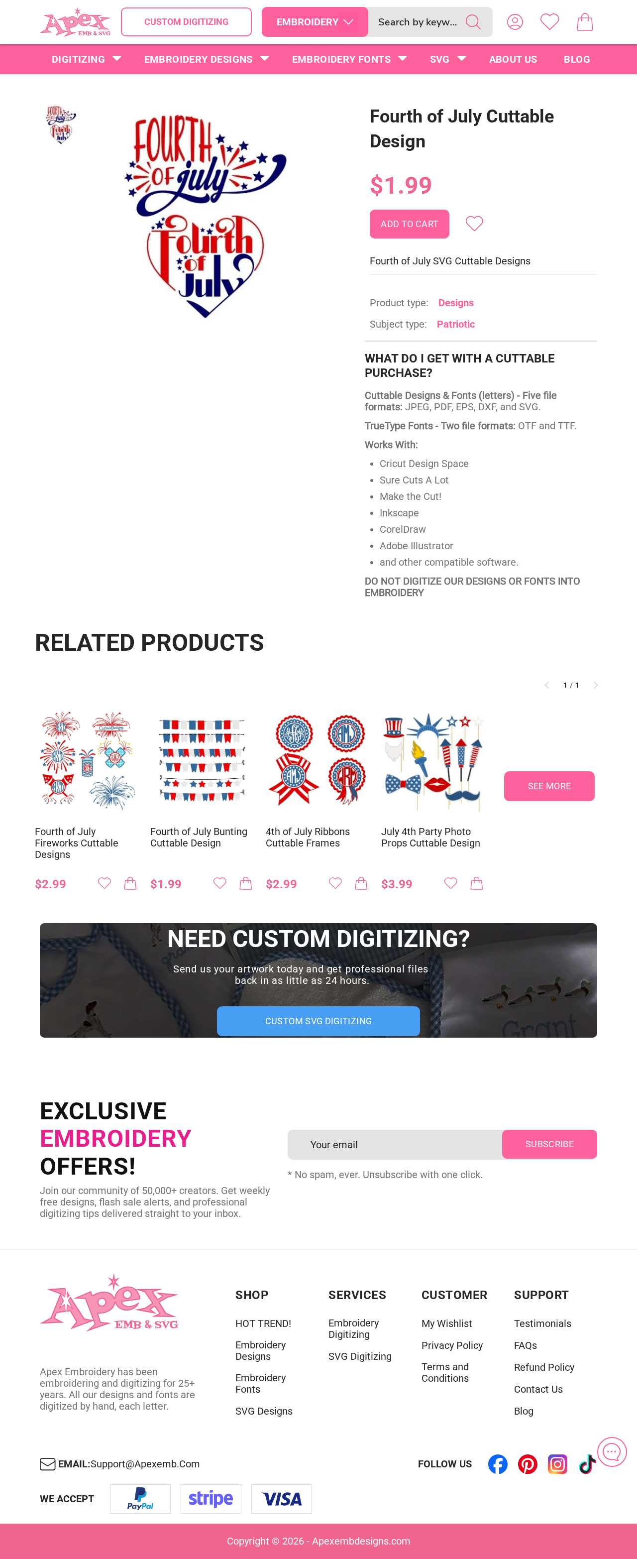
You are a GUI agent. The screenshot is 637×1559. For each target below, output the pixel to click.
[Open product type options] (348, 22)
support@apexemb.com (145, 1464)
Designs (456, 303)
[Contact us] (612, 1452)
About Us (513, 59)
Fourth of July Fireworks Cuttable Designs (76, 843)
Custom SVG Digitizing (318, 1021)
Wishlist (549, 21)
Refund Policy (544, 1367)
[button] (205, 217)
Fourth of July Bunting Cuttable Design (198, 837)
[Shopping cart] (584, 21)
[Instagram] (557, 1464)
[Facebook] (498, 1464)
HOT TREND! (263, 1323)
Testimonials (542, 1323)
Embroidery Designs (198, 59)
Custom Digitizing (186, 21)
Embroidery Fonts (341, 59)
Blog (577, 59)
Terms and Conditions (445, 1372)
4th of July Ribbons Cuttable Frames (308, 837)
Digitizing (78, 59)
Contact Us (538, 1389)
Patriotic (456, 324)
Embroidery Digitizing (353, 1329)
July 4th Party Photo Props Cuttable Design (430, 837)
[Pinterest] (527, 1464)
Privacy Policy (452, 1345)
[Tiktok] (587, 1464)
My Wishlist (447, 1323)
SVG (440, 59)
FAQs (525, 1345)
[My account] (515, 21)
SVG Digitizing (360, 1356)
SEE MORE (549, 786)
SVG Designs (264, 1411)
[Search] (473, 22)
